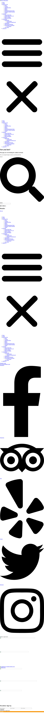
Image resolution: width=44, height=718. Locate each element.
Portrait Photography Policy (10, 10)
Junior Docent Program (9, 24)
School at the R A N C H (9, 134)
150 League (7, 27)
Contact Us (4, 28)
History (6, 8)
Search (1, 156)
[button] (22, 74)
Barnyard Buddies (8, 18)
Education (4, 13)
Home (3, 2)
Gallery (6, 12)
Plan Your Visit (5, 4)
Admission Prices (8, 7)
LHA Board (9, 26)
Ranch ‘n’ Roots (7, 17)
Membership (7, 20)
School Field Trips (8, 14)
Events (3, 3)
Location (6, 6)
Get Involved (4, 19)
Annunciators (9, 21)
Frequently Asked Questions (10, 11)
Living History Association (9, 25)
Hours (6, 5)
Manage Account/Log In (11, 22)
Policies (6, 9)
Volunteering (7, 23)
